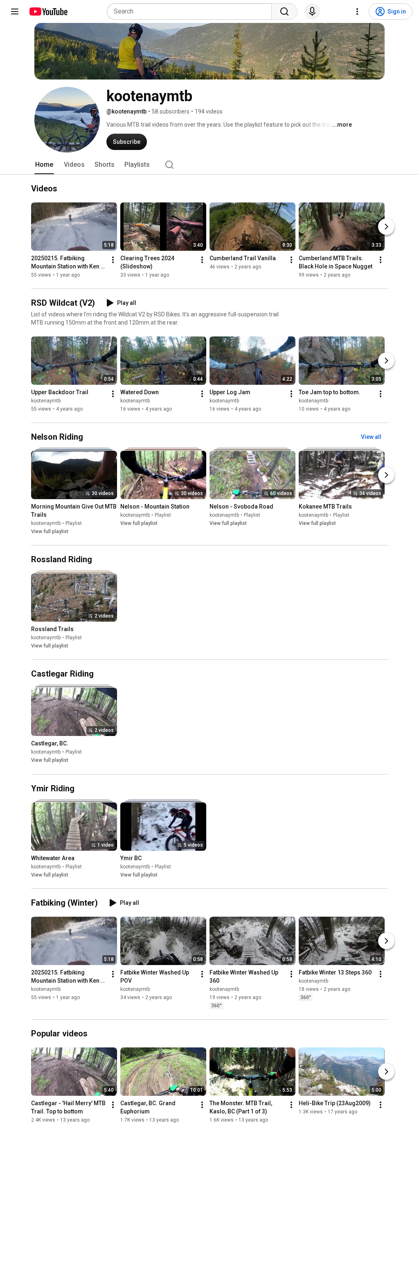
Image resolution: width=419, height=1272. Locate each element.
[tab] (44, 165)
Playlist (73, 523)
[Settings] (357, 11)
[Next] (386, 226)
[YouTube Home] (48, 11)
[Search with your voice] (312, 11)
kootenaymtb (46, 401)
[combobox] (192, 11)
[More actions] (113, 260)
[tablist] (209, 165)
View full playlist (49, 531)
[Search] (284, 11)
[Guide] (15, 11)
